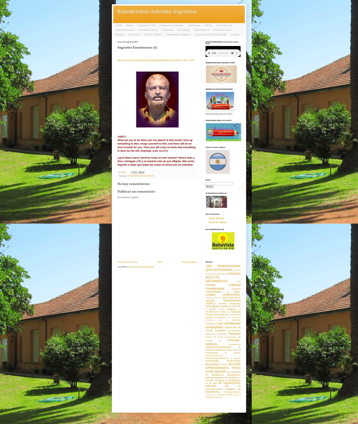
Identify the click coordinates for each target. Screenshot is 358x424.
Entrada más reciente (127, 262)
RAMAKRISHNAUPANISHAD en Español (223, 358)
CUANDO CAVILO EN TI (214, 298)
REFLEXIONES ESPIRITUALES (223, 361)
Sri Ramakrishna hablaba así (178, 34)
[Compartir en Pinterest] (143, 172)
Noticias (129, 25)
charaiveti (236, 289)
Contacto (235, 34)
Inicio (159, 262)
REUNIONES (212, 364)
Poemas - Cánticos (152, 34)
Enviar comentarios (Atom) (142, 267)
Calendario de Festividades (171, 25)
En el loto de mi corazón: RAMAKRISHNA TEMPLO (223, 300)
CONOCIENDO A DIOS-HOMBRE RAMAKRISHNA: (223, 293)
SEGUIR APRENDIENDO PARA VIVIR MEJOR (223, 367)
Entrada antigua (189, 262)
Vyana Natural (216, 218)
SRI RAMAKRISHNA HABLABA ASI (141, 176)
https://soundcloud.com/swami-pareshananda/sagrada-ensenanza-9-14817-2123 (156, 60)
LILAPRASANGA (234, 331)
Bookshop (119, 34)
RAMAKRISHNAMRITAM (214, 355)
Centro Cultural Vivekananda (223, 286)
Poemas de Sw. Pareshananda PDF (211, 34)
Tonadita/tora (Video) (148, 30)
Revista (224, 365)
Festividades (213, 306)
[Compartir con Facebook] (140, 172)
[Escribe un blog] (135, 172)
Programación (235, 344)
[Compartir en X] (137, 172)
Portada (118, 25)
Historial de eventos (222, 30)
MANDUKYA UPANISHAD (216, 334)
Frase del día (134, 34)
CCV (239, 282)
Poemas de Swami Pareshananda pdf (223, 337)
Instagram (231, 309)
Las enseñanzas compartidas (223, 325)
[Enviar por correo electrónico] (132, 172)
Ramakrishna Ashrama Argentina (156, 12)
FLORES (221, 309)
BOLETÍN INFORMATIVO (216, 279)
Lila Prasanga (184, 30)
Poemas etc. (214, 341)
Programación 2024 (146, 25)
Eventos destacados (230, 303)
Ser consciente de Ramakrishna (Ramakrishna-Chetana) (223, 375)
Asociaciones (167, 30)
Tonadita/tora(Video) (232, 392)
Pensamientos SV (202, 30)
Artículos (208, 25)
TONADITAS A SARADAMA (216, 395)
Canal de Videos (218, 222)
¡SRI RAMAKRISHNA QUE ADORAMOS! (223, 268)
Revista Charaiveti (224, 25)
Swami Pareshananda (125, 30)
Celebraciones (194, 25)
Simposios (219, 377)
